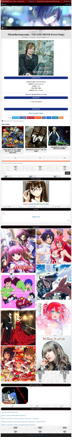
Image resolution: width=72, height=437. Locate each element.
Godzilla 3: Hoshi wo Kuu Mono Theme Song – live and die (23, 418)
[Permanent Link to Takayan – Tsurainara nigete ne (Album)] (53, 282)
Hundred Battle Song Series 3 (19, 415)
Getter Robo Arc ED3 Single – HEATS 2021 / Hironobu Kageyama (12, 150)
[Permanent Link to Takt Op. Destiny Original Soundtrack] (18, 328)
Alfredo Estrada (6, 415)
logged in (10, 163)
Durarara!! (10, 121)
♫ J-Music (40, 32)
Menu (5, 4)
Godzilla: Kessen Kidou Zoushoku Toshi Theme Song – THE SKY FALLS (27, 422)
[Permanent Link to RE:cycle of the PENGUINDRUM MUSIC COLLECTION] (18, 291)
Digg (50, 117)
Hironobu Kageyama (19, 121)
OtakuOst (26, 37)
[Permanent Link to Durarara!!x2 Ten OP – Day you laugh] (36, 137)
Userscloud (35, 113)
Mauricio (4, 418)
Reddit (38, 117)
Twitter (16, 117)
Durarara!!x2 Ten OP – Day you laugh (36, 150)
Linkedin (56, 117)
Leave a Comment (42, 37)
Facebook (23, 117)
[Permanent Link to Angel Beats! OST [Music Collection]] (18, 251)
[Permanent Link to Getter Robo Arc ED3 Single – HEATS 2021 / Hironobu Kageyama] (13, 137)
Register (25, 204)
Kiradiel (4, 412)
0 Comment (20, 147)
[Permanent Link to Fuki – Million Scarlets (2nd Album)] (53, 353)
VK (44, 117)
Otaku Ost (36, 216)
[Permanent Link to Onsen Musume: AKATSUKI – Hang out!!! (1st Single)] (18, 363)
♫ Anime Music (33, 32)
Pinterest (31, 117)
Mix (62, 117)
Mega (30, 113)
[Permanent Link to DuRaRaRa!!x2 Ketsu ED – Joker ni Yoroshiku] (59, 136)
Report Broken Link (13, 412)
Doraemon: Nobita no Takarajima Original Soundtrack (21, 425)
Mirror (41, 113)
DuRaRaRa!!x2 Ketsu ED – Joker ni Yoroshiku (59, 147)
